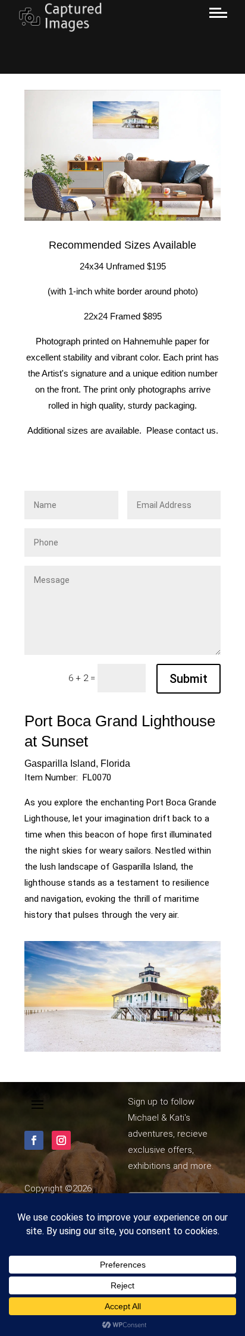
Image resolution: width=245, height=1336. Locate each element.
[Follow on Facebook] (33, 1140)
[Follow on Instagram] (61, 1140)
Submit (188, 679)
